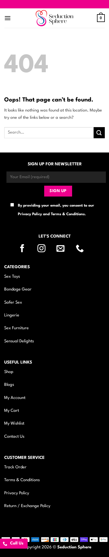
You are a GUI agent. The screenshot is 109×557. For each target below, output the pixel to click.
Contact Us (14, 437)
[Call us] (83, 248)
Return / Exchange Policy (27, 506)
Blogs (9, 385)
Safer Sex (13, 303)
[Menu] (7, 18)
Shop (8, 372)
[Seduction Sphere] (54, 18)
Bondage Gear (18, 289)
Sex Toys (12, 277)
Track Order (15, 467)
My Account (14, 398)
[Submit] (99, 132)
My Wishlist (14, 424)
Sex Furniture (16, 328)
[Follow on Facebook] (25, 248)
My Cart (11, 411)
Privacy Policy (16, 493)
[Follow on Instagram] (45, 248)
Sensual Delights (19, 341)
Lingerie (11, 315)
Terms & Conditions (22, 480)
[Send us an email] (64, 248)
